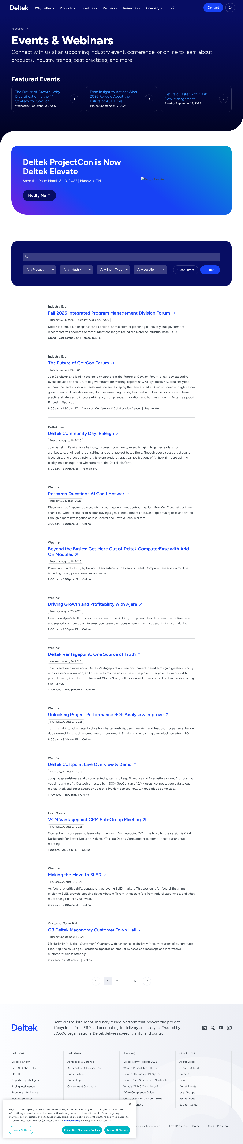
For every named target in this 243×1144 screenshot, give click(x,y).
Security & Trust (189, 1067)
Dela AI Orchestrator (24, 1067)
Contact (213, 7)
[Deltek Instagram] (229, 1027)
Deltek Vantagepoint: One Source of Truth (92, 654)
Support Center (189, 1104)
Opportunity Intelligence (26, 1080)
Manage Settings (21, 1130)
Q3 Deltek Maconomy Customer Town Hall (92, 929)
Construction (75, 1074)
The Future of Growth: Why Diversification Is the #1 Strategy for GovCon (37, 96)
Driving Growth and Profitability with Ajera (93, 604)
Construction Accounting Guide (143, 1098)
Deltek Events (187, 1086)
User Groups (187, 1092)
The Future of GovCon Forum (79, 362)
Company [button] (154, 9)
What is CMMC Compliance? (140, 1086)
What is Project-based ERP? (140, 1067)
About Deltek (187, 1061)
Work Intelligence (22, 1098)
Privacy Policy (72, 1120)
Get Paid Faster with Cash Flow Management (186, 96)
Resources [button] (132, 9)
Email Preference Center (184, 1126)
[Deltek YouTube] (221, 1027)
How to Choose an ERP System (142, 1074)
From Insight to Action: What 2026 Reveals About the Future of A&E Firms (113, 96)
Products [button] (68, 9)
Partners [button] (110, 9)
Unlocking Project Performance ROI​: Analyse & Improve (106, 714)
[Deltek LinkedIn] (204, 1027)
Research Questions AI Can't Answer (86, 493)
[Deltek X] (212, 1027)
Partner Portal (187, 1098)
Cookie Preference (219, 1126)
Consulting (74, 1080)
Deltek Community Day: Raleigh (81, 433)
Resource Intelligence (24, 1092)
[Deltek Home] (19, 7)
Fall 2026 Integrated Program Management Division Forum (109, 312)
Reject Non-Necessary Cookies (82, 1130)
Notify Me (37, 195)
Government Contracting (82, 1086)
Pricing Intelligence (23, 1086)
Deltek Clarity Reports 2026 (140, 1061)
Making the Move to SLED (75, 874)
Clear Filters (185, 270)
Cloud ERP (17, 1074)
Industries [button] (89, 9)
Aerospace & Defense (80, 1061)
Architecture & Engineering (84, 1067)
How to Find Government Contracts (145, 1080)
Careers (184, 1074)
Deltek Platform (20, 1061)
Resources (18, 28)
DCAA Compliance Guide (138, 1092)
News (183, 1080)
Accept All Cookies (117, 1130)
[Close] (130, 1104)
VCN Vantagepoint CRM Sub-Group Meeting (95, 819)
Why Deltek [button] (44, 9)
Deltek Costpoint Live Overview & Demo (90, 764)
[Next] (147, 981)
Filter (210, 270)
